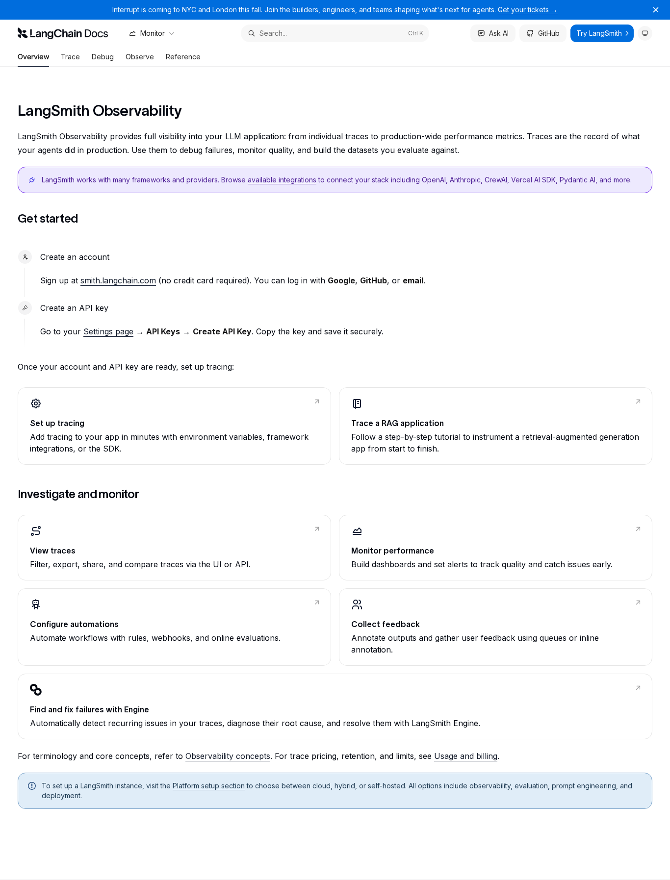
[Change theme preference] (645, 33)
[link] (174, 426)
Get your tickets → (528, 9)
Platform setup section (209, 785)
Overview (33, 56)
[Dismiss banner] (655, 9)
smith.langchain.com (118, 280)
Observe (140, 56)
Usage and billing (465, 756)
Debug (103, 56)
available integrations (282, 180)
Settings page (108, 331)
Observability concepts (227, 756)
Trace (70, 56)
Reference (183, 56)
